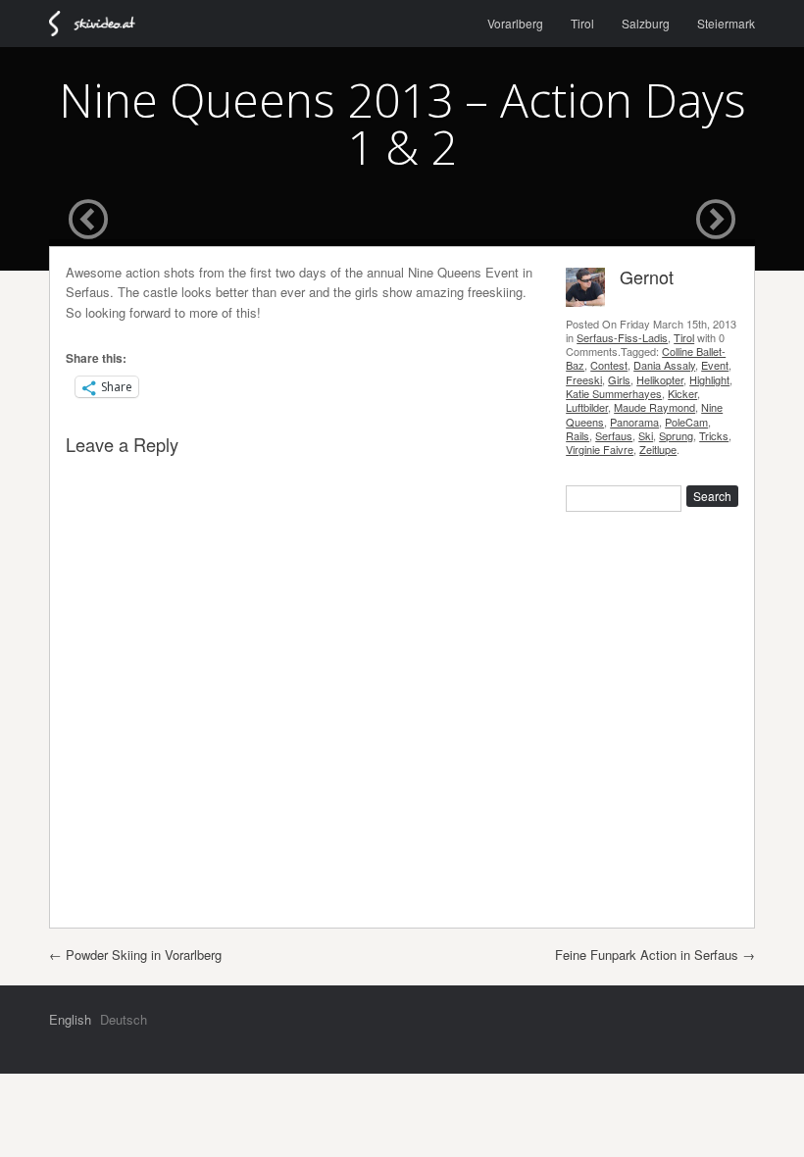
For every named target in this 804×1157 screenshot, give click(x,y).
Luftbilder (587, 407)
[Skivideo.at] (100, 23)
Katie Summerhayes (614, 393)
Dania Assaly (664, 365)
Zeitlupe (658, 449)
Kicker (682, 393)
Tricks (714, 435)
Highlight (709, 379)
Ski (645, 435)
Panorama (634, 421)
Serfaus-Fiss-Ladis (622, 337)
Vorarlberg (515, 23)
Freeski (584, 379)
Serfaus (613, 435)
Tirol (582, 23)
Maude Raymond (654, 407)
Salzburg (646, 23)
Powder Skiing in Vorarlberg (135, 954)
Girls (619, 379)
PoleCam (686, 421)
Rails (577, 435)
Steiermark (726, 23)
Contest (609, 365)
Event (715, 365)
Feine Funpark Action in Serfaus (655, 954)
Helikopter (659, 379)
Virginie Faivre (599, 449)
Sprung (676, 435)
